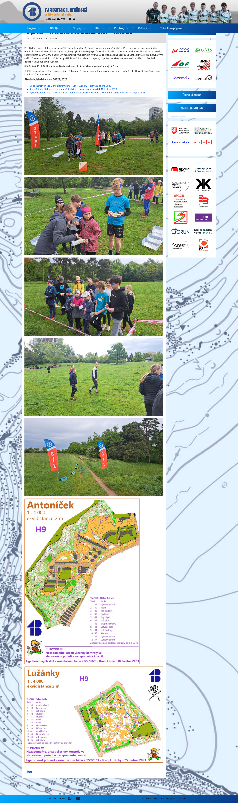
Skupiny (77, 28)
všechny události (178, 117)
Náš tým (54, 28)
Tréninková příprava (171, 28)
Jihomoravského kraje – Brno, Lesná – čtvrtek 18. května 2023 (113, 92)
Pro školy (119, 28)
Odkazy (142, 28)
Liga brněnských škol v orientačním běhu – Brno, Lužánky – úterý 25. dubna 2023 (70, 85)
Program (31, 28)
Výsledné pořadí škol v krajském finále (49, 92)
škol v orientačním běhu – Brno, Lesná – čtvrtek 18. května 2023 (84, 89)
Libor (54, 38)
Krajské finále (37, 89)
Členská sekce (191, 95)
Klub (97, 28)
